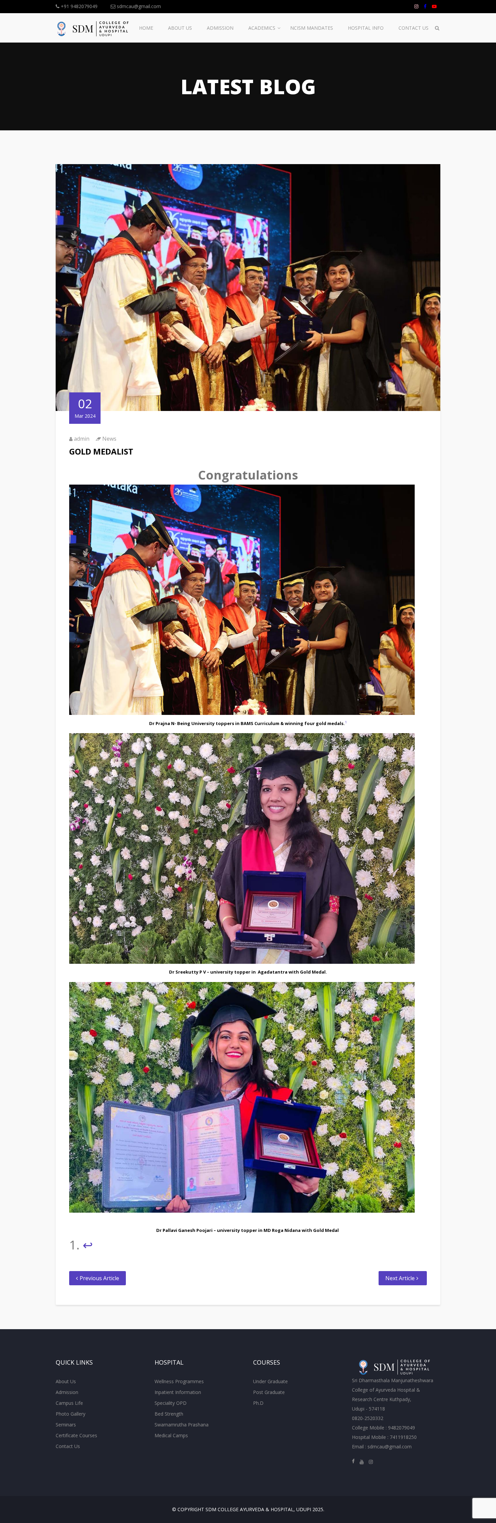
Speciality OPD (171, 1403)
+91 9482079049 (78, 6)
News (109, 438)
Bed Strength (169, 1414)
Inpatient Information (178, 1392)
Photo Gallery (70, 1414)
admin (81, 438)
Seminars (66, 1424)
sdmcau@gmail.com (138, 6)
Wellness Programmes (179, 1381)
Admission (220, 28)
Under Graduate (270, 1381)
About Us (180, 28)
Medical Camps (171, 1435)
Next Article (400, 1278)
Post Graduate (269, 1392)
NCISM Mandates (311, 28)
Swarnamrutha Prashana (182, 1424)
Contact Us (413, 28)
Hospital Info (366, 28)
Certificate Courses (76, 1435)
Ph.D (258, 1403)
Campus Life (69, 1403)
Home (146, 28)
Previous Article (99, 1278)
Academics (261, 28)
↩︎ (88, 1245)
